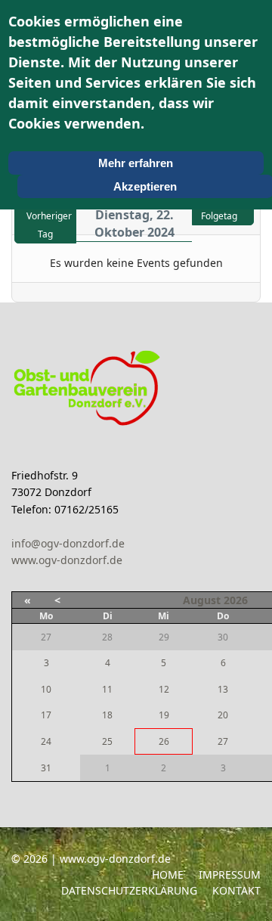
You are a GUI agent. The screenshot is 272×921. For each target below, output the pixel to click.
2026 (236, 600)
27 (223, 741)
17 (46, 715)
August (202, 600)
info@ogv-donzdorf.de (68, 543)
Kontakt (236, 890)
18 (107, 715)
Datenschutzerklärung (129, 890)
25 (107, 741)
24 (46, 741)
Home (168, 874)
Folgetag (219, 215)
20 (223, 715)
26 (164, 741)
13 (223, 689)
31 (46, 767)
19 (164, 715)
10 (46, 689)
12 (164, 689)
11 (107, 689)
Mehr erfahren (135, 163)
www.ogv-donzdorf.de (66, 560)
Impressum (230, 874)
